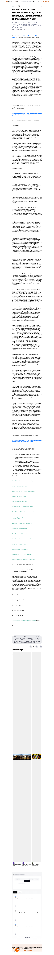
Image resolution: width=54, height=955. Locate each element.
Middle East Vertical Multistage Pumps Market (23, 559)
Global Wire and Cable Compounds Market (22, 506)
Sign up (47, 1)
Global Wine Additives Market (19, 501)
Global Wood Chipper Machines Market (22, 523)
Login (43, 1)
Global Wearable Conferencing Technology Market (24, 481)
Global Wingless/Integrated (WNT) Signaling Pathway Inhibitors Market (25, 517)
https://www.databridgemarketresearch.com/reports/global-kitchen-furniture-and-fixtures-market (27, 114)
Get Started (28, 950)
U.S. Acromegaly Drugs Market (20, 549)
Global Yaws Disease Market (19, 544)
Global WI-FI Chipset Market (19, 496)
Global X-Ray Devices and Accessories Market (24, 539)
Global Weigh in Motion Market (19, 486)
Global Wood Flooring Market (19, 528)
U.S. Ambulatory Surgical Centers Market (22, 554)
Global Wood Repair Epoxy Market (20, 533)
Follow (19, 6)
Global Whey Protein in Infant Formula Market (23, 491)
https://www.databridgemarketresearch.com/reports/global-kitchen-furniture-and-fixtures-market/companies (27, 442)
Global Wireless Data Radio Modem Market (23, 512)
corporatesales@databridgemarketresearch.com (24, 620)
